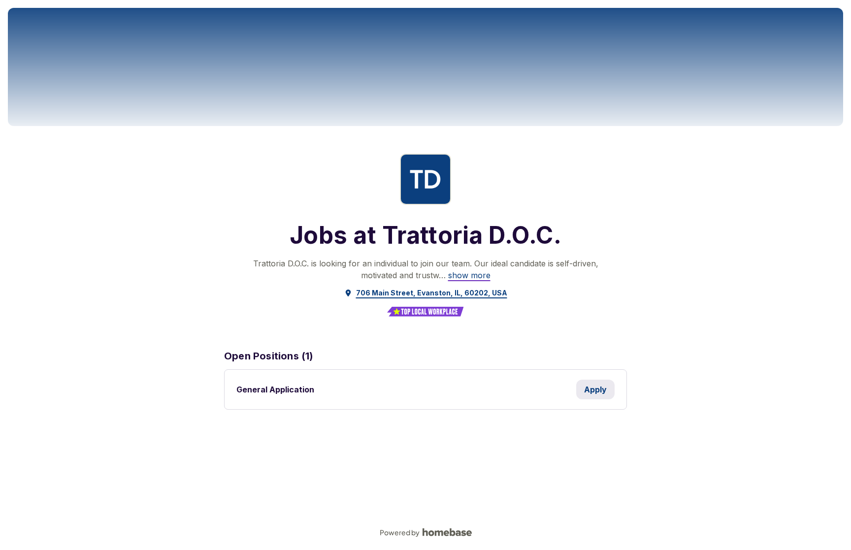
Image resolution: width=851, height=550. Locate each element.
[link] (469, 275)
